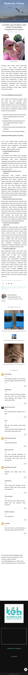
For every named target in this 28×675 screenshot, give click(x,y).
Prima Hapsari (9, 496)
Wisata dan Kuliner (14, 3)
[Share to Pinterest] (11, 284)
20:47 (6, 513)
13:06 (6, 409)
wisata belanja (5, 288)
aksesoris (7, 286)
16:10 (6, 469)
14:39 (6, 525)
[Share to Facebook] (6, 284)
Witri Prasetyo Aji (10, 407)
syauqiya (7, 523)
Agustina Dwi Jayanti (10, 467)
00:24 (6, 482)
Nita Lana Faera (9, 449)
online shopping (21, 287)
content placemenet (10, 287)
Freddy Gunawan (9, 511)
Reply (25, 386)
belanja (12, 286)
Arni (6, 420)
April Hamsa (8, 480)
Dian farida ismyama (10, 438)
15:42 (6, 422)
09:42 (6, 376)
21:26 (6, 440)
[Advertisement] (14, 582)
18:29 (6, 498)
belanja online (18, 286)
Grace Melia (8, 374)
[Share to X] (9, 284)
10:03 (6, 391)
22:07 (6, 451)
